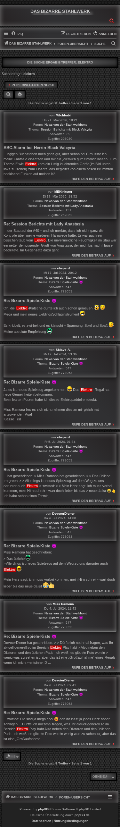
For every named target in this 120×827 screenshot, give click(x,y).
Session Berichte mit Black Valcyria (66, 129)
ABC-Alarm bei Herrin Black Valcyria (39, 147)
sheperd (63, 268)
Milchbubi (63, 115)
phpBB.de (82, 815)
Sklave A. (63, 349)
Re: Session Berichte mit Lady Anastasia (44, 224)
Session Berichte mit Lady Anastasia (66, 205)
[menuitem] (17, 34)
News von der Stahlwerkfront (65, 124)
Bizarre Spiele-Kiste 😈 (66, 282)
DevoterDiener (63, 513)
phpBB (43, 809)
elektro (85, 62)
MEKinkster (63, 191)
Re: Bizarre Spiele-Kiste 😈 (30, 300)
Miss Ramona (63, 604)
